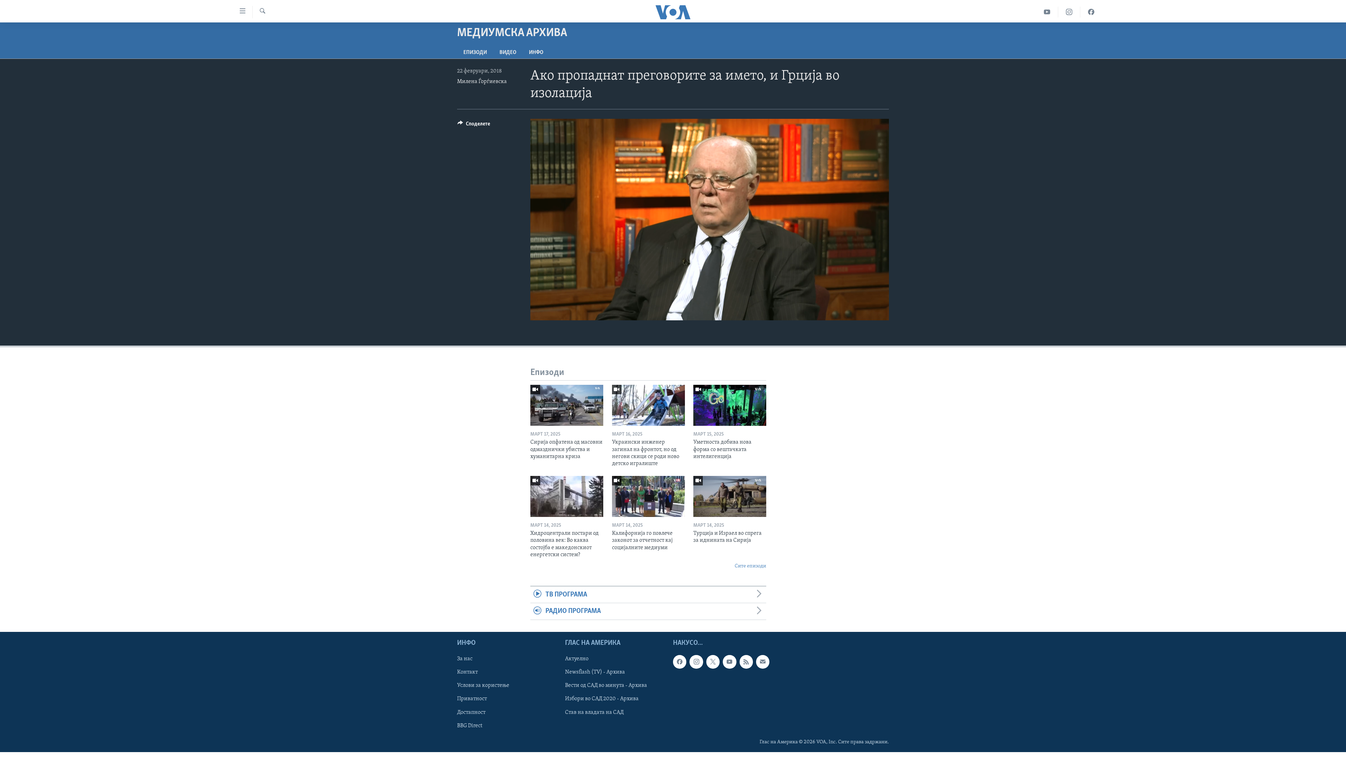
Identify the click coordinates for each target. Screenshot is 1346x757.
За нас (465, 659)
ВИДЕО (507, 52)
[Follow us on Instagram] (696, 661)
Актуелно (577, 659)
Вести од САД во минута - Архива (606, 685)
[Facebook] (1091, 12)
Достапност (471, 712)
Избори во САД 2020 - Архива (602, 699)
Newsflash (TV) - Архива (595, 672)
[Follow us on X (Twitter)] (713, 661)
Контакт (467, 672)
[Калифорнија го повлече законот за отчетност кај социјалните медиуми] (648, 496)
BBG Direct (469, 725)
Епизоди (475, 52)
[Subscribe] (762, 661)
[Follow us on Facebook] (679, 661)
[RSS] (746, 661)
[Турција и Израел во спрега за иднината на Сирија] (729, 496)
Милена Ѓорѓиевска (482, 81)
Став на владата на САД (594, 712)
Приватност (472, 699)
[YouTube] (1047, 12)
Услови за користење (483, 685)
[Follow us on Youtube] (729, 661)
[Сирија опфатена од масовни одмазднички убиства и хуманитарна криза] (566, 405)
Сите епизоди (750, 566)
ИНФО (536, 52)
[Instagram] (1069, 12)
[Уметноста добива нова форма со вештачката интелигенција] (729, 405)
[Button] (473, 125)
